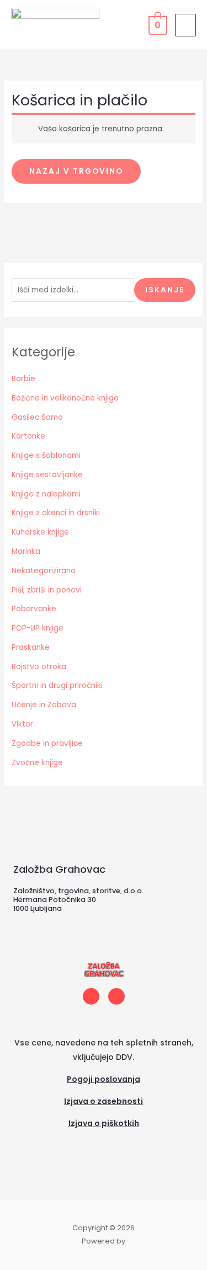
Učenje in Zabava (44, 705)
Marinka (26, 551)
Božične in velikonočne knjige (65, 398)
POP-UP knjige (37, 628)
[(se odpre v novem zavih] (103, 1138)
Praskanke (31, 647)
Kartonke (28, 436)
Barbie (23, 378)
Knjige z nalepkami (46, 494)
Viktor (22, 724)
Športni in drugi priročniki (57, 685)
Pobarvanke (34, 609)
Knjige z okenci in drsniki (56, 513)
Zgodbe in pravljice (47, 743)
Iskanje (164, 290)
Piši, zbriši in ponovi (47, 590)
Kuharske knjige (40, 532)
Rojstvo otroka (39, 666)
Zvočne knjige (37, 762)
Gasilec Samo (37, 417)
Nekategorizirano (44, 570)
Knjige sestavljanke (47, 474)
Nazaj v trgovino (76, 171)
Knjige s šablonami (46, 455)
